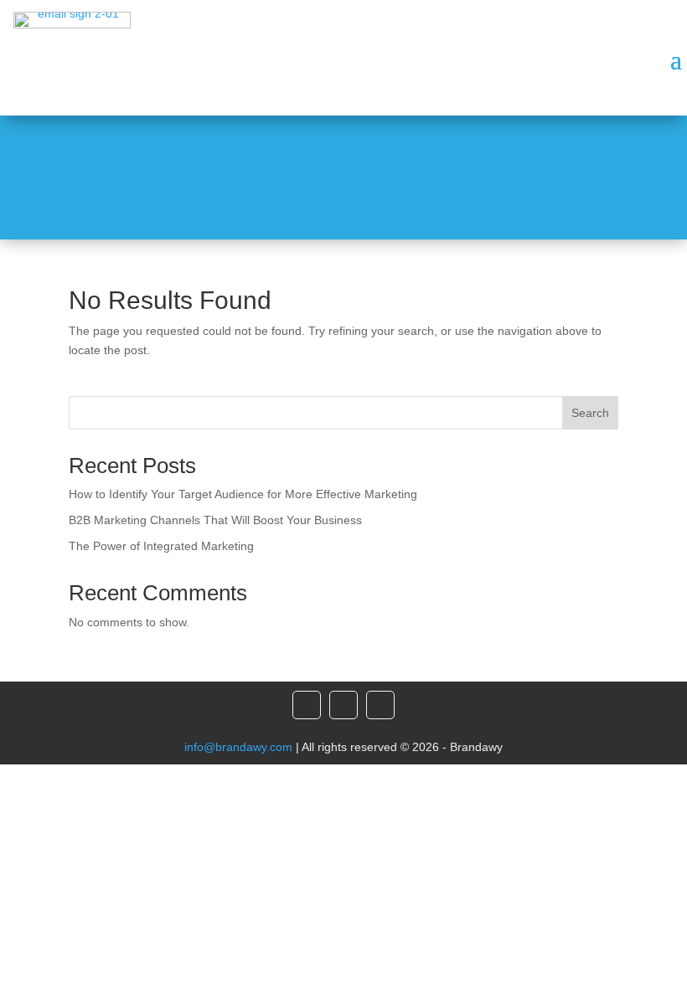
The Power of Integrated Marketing (161, 546)
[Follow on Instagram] (343, 705)
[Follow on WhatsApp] (380, 705)
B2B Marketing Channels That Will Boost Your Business (215, 520)
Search (590, 412)
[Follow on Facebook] (306, 705)
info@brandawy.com (238, 747)
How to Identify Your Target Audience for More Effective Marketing (243, 494)
